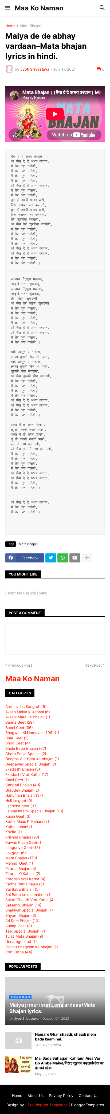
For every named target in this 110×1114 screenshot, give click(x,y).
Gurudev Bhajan (22, 790)
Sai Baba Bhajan (22, 889)
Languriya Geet (22, 847)
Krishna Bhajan (22, 837)
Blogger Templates (87, 1105)
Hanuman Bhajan (24, 795)
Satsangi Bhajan (23, 905)
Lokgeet (15, 852)
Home (10, 26)
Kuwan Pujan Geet (24, 842)
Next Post (93, 665)
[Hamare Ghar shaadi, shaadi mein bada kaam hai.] (18, 1040)
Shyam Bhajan (20, 915)
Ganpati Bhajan (22, 785)
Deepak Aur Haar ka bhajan (32, 758)
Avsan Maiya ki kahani (27, 712)
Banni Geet (19, 727)
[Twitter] (50, 557)
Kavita (13, 831)
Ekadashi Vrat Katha (26, 774)
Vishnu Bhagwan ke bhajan (31, 947)
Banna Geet (19, 722)
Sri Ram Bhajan (22, 920)
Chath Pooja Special (25, 753)
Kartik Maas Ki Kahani (28, 821)
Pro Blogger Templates (48, 1105)
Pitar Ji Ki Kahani (22, 873)
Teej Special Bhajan (25, 931)
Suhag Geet (18, 925)
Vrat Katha (18, 952)
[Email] (74, 557)
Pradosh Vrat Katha (25, 879)
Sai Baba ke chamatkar (28, 894)
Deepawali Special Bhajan (30, 764)
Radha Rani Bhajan (24, 884)
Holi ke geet (18, 800)
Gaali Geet (17, 779)
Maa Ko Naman (39, 8)
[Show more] (86, 557)
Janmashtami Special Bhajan (34, 811)
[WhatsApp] (62, 557)
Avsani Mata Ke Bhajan (27, 717)
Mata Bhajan (30, 26)
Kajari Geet (17, 816)
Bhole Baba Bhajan (25, 748)
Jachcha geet (21, 806)
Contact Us (88, 1095)
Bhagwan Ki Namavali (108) (32, 732)
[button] (7, 8)
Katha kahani (19, 826)
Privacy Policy (61, 1095)
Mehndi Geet (19, 863)
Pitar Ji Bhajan (20, 868)
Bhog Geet (17, 743)
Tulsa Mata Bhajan (24, 936)
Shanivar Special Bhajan (29, 910)
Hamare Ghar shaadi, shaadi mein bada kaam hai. (65, 1036)
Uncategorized (21, 941)
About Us (36, 1095)
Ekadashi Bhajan (22, 769)
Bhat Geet (17, 738)
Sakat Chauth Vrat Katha (30, 899)
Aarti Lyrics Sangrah (25, 706)
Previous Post (20, 665)
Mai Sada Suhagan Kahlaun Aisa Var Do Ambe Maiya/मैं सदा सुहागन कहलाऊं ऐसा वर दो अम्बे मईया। (69, 1063)
